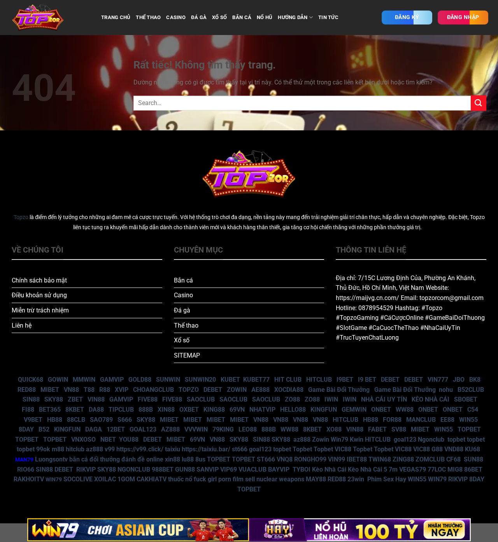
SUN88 (473, 459)
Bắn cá (183, 280)
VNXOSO (83, 439)
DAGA (93, 429)
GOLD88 (139, 379)
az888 (301, 439)
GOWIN (58, 379)
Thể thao (186, 325)
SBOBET (465, 399)
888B (146, 409)
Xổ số (181, 340)
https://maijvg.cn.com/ (367, 298)
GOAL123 (143, 429)
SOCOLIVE (78, 479)
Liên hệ (22, 325)
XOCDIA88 (288, 389)
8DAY (26, 429)
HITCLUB (319, 379)
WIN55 (468, 419)
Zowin (320, 439)
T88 (89, 389)
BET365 (50, 409)
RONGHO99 (310, 459)
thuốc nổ (180, 479)
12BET (116, 429)
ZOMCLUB (430, 459)
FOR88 (392, 419)
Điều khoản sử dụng (39, 295)
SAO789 (101, 419)
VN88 (71, 389)
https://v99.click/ (139, 449)
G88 (437, 449)
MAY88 (316, 479)
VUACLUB (252, 469)
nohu (446, 389)
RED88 (27, 389)
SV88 (398, 429)
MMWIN (84, 379)
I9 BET (367, 379)
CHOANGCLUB (153, 389)
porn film (231, 479)
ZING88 (403, 459)
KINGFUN (323, 409)
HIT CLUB (288, 379)
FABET (377, 429)
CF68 (454, 459)
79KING (223, 429)
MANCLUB (421, 419)
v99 (110, 449)
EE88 (447, 419)
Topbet (302, 449)
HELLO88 (293, 409)
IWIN (331, 399)
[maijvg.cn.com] (50, 17)
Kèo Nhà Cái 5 (367, 469)
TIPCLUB (121, 409)
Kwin (356, 439)
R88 (104, 389)
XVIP (121, 389)
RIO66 (25, 469)
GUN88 (185, 469)
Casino (183, 295)
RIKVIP (86, 469)
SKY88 (53, 399)
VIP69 (228, 469)
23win (355, 479)
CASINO (176, 17)
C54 (472, 409)
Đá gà (182, 310)
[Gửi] (478, 103)
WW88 (405, 409)
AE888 (260, 389)
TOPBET (469, 429)
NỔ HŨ (264, 17)
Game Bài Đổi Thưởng (339, 389)
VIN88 (96, 399)
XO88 (334, 429)
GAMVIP (112, 379)
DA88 (96, 409)
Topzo (21, 217)
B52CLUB (471, 389)
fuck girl (205, 479)
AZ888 (170, 429)
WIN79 (437, 479)
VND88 (453, 449)
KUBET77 (256, 379)
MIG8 (455, 469)
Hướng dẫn (292, 17)
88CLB (76, 419)
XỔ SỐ (219, 17)
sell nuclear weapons (275, 479)
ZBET (75, 399)
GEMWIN (354, 409)
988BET (163, 469)
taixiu (172, 449)
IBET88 (357, 459)
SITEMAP (187, 355)
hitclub (75, 449)
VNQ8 (285, 459)
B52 (44, 429)
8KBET (74, 409)
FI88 (28, 409)
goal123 (405, 439)
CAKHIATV (152, 479)
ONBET (381, 409)
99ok (43, 449)
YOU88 (129, 439)
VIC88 (343, 449)
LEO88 (247, 429)
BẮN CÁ (241, 17)
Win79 (339, 439)
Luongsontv (51, 459)
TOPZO (189, 389)
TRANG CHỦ (115, 17)
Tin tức (328, 17)
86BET (473, 469)
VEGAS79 (412, 469)
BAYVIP (279, 469)
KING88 (214, 409)
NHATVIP (262, 409)
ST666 (266, 459)
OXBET (189, 409)
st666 (239, 449)
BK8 (474, 379)
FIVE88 (148, 399)
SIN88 (31, 399)
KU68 (472, 449)
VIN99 (336, 459)
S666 (124, 419)
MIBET (49, 389)
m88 (58, 449)
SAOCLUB (201, 399)
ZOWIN (237, 389)
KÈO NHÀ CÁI (429, 399)
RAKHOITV (29, 479)
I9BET (345, 379)
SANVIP (207, 469)
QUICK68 (30, 379)
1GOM (126, 479)
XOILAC (105, 479)
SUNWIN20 (200, 379)
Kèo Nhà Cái (329, 469)
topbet (456, 439)
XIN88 (166, 409)
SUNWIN (168, 379)
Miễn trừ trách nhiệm (40, 310)
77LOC (437, 469)
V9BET (33, 419)
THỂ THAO (148, 17)
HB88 (54, 419)
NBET (108, 439)
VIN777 (438, 379)
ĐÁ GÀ (199, 17)
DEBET (390, 379)
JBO (459, 379)
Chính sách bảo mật (39, 280)
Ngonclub (431, 439)
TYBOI (301, 469)
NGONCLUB (133, 469)
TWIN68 (379, 459)
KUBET (230, 379)
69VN (237, 409)
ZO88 (292, 399)
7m (393, 469)
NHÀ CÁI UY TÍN (384, 399)
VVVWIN (196, 429)
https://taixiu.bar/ (206, 449)
